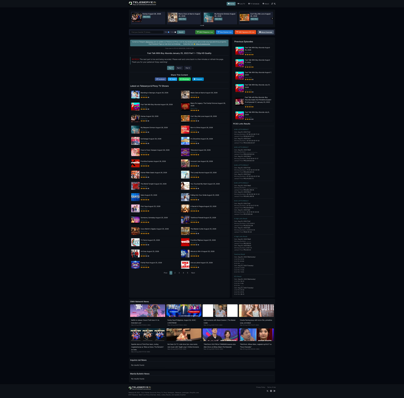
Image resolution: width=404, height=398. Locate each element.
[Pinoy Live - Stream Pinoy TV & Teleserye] (142, 5)
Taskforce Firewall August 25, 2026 (203, 217)
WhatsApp (185, 79)
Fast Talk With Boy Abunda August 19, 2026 (257, 49)
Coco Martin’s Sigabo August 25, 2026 (155, 229)
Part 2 (179, 68)
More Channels (266, 32)
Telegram (199, 79)
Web (166, 32)
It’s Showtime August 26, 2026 (202, 139)
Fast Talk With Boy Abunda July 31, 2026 (257, 86)
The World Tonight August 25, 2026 (153, 184)
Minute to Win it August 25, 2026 (202, 251)
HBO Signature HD (246, 32)
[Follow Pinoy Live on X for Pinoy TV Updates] (267, 391)
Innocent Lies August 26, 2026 (202, 161)
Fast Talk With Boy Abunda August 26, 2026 (157, 104)
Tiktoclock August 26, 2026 (201, 150)
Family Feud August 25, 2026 (151, 263)
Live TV (242, 4)
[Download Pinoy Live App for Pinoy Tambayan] (275, 391)
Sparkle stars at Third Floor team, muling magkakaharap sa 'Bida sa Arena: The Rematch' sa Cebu (147, 346)
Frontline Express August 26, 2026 (153, 161)
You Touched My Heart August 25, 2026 (205, 184)
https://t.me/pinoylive (203, 44)
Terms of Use (271, 387)
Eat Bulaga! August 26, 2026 (151, 139)
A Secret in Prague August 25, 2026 (203, 206)
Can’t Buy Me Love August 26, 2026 (204, 116)
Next (193, 273)
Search (181, 32)
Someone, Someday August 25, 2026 (154, 217)
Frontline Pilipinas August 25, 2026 (203, 240)
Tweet (173, 79)
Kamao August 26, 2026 (152, 14)
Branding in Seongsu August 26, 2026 (154, 93)
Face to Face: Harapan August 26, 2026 (155, 150)
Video (172, 32)
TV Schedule (254, 4)
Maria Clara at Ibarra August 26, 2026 (204, 93)
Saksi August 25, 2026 (149, 195)
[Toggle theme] (275, 4)
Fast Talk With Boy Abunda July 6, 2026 (257, 113)
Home (232, 4)
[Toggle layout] (272, 4)
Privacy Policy (260, 387)
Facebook (161, 79)
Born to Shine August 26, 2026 (202, 127)
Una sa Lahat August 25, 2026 (202, 263)
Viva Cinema (226, 32)
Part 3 (188, 68)
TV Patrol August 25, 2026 (150, 240)
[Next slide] (272, 18)
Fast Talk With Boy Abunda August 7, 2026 (258, 73)
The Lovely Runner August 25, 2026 (204, 172)
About (267, 4)
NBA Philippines (206, 32)
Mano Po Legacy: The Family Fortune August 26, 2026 (208, 104)
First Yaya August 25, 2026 (150, 206)
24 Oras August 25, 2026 (150, 251)
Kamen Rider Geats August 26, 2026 (154, 172)
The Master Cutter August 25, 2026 (203, 229)
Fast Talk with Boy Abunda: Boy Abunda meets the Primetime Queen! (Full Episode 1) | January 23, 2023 (258, 99)
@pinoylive (149, 42)
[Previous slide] (131, 18)
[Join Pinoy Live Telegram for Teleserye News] (271, 391)
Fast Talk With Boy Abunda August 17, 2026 (257, 61)
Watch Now (146, 16)
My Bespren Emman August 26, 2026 (154, 127)
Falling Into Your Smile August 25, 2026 (205, 195)
